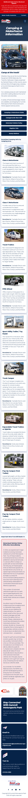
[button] (25, 21)
